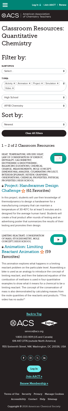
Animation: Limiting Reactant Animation (22, 249)
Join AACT (50, 4)
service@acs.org (34, 331)
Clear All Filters (34, 133)
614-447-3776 (20, 341)
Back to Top (34, 314)
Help (42, 399)
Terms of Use (11, 394)
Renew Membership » (34, 383)
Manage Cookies (54, 394)
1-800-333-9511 (24, 337)
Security (26, 394)
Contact (32, 399)
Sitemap (52, 399)
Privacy (38, 394)
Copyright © (15, 406)
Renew (62, 4)
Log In (35, 4)
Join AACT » (34, 376)
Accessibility (18, 399)
